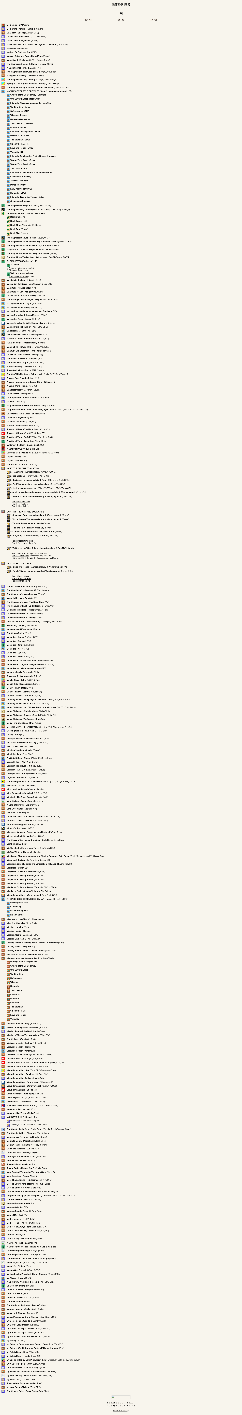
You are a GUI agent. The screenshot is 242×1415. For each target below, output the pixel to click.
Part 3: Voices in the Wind (23, 558)
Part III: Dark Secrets (21, 581)
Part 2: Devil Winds (20, 556)
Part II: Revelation (20, 504)
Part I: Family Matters (21, 576)
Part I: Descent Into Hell (22, 541)
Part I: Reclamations (21, 502)
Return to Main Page (121, 1410)
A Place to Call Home (18, 277)
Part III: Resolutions (20, 506)
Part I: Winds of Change (22, 553)
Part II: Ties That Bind (21, 579)
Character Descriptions (19, 270)
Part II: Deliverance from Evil (24, 543)
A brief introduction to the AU (21, 268)
